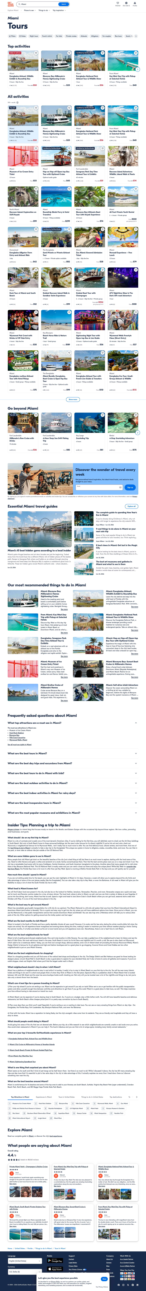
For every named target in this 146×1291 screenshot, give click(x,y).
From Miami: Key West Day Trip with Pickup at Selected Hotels (71, 1168)
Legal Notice (73, 1263)
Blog (107, 1266)
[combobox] (37, 4)
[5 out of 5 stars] (29, 1170)
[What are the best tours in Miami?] (136, 753)
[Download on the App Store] (55, 1269)
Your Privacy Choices (76, 1269)
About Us (109, 1259)
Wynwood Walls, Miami (18, 740)
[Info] (17, 103)
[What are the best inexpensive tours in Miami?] (136, 803)
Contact (71, 1259)
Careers (108, 1263)
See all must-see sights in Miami (19, 745)
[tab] (20, 1097)
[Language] (126, 3)
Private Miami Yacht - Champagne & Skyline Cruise (29, 1167)
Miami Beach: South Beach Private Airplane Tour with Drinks (28, 1208)
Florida (30, 1248)
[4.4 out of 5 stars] (14, 1159)
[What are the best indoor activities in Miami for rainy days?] (136, 793)
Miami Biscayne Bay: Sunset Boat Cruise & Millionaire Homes (70, 1208)
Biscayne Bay (14, 735)
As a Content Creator (127, 1263)
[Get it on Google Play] (55, 1261)
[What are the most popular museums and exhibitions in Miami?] (136, 812)
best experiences (56, 1136)
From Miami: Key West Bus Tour (21, 1056)
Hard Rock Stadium (16, 733)
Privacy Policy (73, 1266)
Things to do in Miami (43, 1248)
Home (10, 1248)
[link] (23, 69)
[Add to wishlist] (36, 53)
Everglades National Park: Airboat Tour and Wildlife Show (30, 1039)
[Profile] (135, 3)
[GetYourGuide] (11, 4)
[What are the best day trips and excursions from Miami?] (136, 763)
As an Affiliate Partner (127, 1266)
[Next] (137, 69)
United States (20, 1248)
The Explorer (110, 1276)
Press (108, 1269)
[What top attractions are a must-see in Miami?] (136, 723)
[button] (23, 69)
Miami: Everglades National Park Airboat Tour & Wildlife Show (116, 1168)
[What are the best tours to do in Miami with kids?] (136, 773)
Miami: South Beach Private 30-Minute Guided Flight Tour (31, 1050)
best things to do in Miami (20, 848)
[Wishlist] (117, 3)
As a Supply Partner (126, 1259)
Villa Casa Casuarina (17, 738)
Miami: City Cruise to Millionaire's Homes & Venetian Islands (32, 1044)
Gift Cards (109, 1273)
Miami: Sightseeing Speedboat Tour (23, 1062)
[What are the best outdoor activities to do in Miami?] (136, 783)
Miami (31, 1136)
